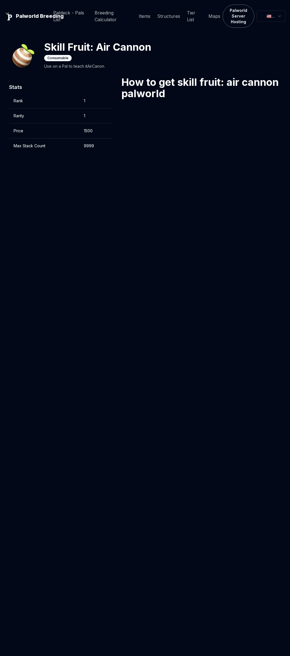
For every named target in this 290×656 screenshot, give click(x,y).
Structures (168, 16)
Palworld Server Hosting (238, 16)
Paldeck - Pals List (68, 16)
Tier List (191, 16)
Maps (214, 16)
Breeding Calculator (106, 16)
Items (144, 16)
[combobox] (271, 16)
